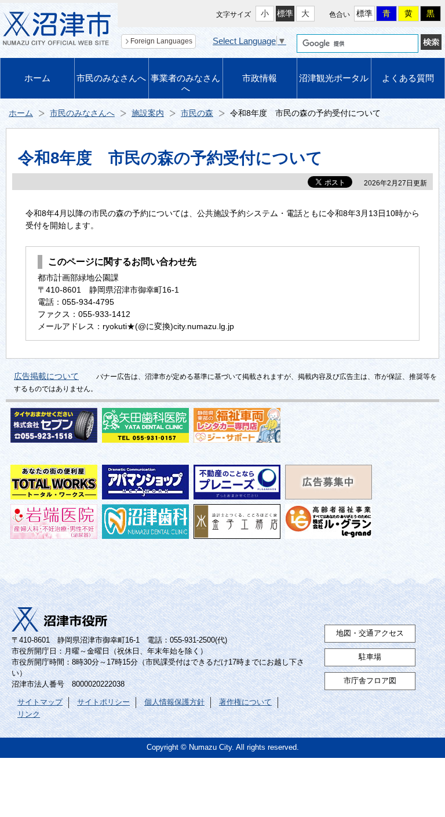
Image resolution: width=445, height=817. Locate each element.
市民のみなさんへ (111, 78)
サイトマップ (40, 702)
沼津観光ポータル (334, 78)
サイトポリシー (103, 702)
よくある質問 (408, 78)
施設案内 (148, 113)
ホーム (37, 78)
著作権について (245, 702)
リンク (28, 714)
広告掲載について (46, 376)
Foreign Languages (161, 41)
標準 (285, 13)
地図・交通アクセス (370, 633)
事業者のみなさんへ (185, 83)
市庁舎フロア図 (370, 681)
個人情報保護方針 (174, 702)
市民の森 (197, 113)
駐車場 (370, 657)
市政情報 (259, 78)
